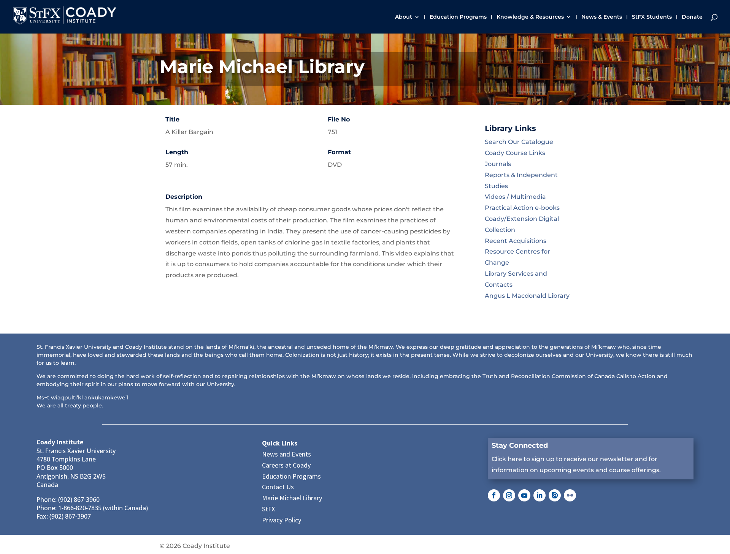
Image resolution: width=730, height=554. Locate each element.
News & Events (601, 17)
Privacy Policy (281, 520)
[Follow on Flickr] (570, 495)
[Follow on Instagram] (509, 495)
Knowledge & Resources (530, 17)
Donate (692, 17)
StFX (268, 509)
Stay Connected (520, 445)
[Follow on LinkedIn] (539, 495)
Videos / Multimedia (515, 196)
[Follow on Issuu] (555, 495)
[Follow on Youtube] (524, 495)
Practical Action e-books (522, 207)
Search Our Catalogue (519, 141)
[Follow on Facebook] (494, 495)
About (403, 17)
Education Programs (458, 17)
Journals (498, 164)
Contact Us (278, 486)
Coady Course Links (515, 152)
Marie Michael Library (292, 497)
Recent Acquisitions (515, 240)
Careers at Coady (286, 465)
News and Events (286, 454)
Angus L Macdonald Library (527, 295)
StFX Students (652, 17)
